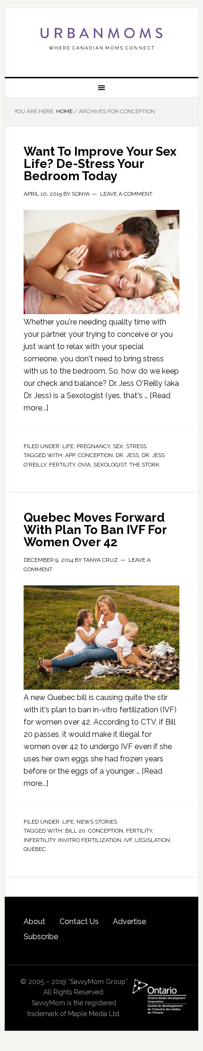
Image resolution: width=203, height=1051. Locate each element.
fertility (62, 464)
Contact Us (79, 921)
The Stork (144, 464)
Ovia (84, 464)
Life (68, 446)
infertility (39, 840)
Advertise (129, 921)
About (34, 921)
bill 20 (75, 830)
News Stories (96, 821)
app (70, 455)
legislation (152, 840)
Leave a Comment (126, 194)
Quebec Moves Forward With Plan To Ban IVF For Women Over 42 (95, 529)
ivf (128, 840)
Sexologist (110, 464)
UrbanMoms (102, 38)
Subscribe (41, 936)
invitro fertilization (89, 840)
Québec (35, 849)
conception (95, 455)
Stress (136, 446)
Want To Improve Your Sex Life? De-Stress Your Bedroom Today (100, 163)
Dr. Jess (127, 455)
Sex (118, 446)
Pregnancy (93, 446)
